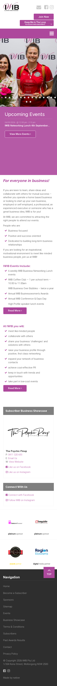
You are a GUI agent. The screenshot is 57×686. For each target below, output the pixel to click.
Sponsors (8, 599)
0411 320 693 (15, 454)
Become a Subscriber (15, 593)
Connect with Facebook (21, 495)
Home (6, 586)
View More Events (20, 134)
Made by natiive (11, 677)
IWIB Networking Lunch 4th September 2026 (26, 125)
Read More (14, 310)
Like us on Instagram (19, 472)
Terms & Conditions (13, 626)
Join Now (43, 16)
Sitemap (7, 606)
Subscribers (9, 633)
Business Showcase (14, 620)
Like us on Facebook (19, 467)
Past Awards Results (14, 640)
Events (6, 613)
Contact (7, 647)
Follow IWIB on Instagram (21, 500)
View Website (16, 461)
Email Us (12, 458)
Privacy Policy (10, 653)
